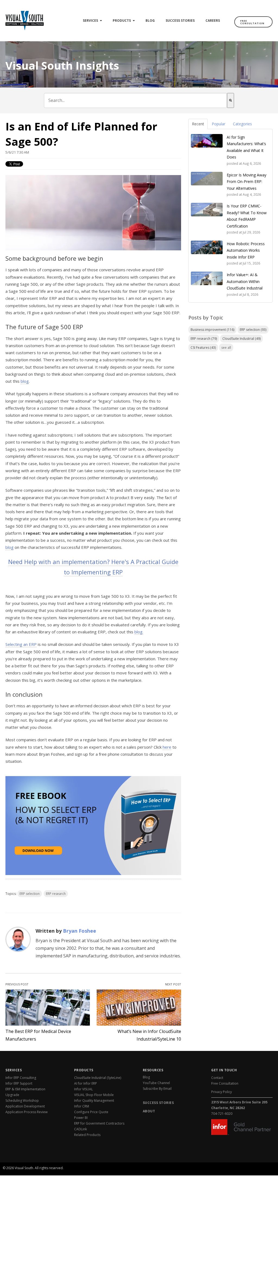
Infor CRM (81, 1106)
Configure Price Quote (91, 1112)
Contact (217, 1077)
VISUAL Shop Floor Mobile (94, 1095)
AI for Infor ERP (85, 1083)
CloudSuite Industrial (241, 338)
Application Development (25, 1106)
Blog (146, 1077)
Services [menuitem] (90, 20)
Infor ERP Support (18, 1083)
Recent (198, 123)
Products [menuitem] (122, 20)
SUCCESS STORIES (158, 1102)
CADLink (80, 1129)
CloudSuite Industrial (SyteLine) (97, 1077)
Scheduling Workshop (22, 1100)
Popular (218, 123)
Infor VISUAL (83, 1089)
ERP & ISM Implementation (25, 1089)
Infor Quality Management (94, 1100)
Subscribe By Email (157, 1088)
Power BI (81, 1117)
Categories (242, 123)
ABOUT (149, 1111)
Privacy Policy (221, 1092)
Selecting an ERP (21, 644)
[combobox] (135, 100)
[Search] (230, 100)
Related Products (87, 1134)
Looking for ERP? (254, 1161)
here (167, 747)
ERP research (56, 893)
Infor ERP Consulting (20, 1077)
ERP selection (30, 893)
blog (25, 381)
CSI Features (203, 347)
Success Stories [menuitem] (180, 20)
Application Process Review (26, 1112)
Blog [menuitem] (150, 20)
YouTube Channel (156, 1083)
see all (226, 347)
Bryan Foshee (79, 930)
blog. (138, 631)
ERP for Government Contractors (99, 1123)
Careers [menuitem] (213, 20)
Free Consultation (252, 22)
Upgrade (12, 1095)
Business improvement (212, 329)
